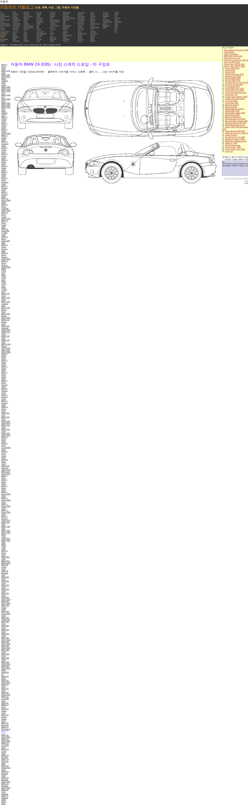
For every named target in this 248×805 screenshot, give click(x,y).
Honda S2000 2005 (233, 78)
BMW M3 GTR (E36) (5, 619)
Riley (79, 31)
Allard (2, 18)
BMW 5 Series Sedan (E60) (4, 376)
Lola (51, 31)
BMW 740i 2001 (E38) (5, 532)
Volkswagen (107, 22)
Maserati (53, 39)
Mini (64, 23)
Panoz (80, 14)
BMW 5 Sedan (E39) (4, 362)
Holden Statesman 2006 (234, 74)
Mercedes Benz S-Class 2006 (236, 121)
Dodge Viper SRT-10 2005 (234, 66)
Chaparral (16, 23)
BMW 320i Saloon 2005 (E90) (5, 316)
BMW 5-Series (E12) (4, 409)
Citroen (15, 29)
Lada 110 (229, 151)
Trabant (106, 14)
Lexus (52, 27)
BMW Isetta (5, 563)
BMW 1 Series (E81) (4, 67)
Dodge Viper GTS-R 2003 (234, 64)
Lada (117, 20)
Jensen (53, 12)
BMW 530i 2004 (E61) (5, 422)
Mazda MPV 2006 (232, 111)
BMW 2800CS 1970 (4, 113)
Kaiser (52, 16)
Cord (14, 33)
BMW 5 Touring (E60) (4, 403)
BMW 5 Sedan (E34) (4, 356)
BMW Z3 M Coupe (5, 724)
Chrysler (16, 27)
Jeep (38, 41)
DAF (14, 39)
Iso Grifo (39, 35)
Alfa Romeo (4, 16)
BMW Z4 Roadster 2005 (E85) (5, 780)
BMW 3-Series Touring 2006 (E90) (5, 256)
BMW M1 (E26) (5, 578)
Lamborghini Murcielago (235, 99)
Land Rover (54, 25)
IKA (37, 27)
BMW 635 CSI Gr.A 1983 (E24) (5, 468)
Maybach (66, 12)
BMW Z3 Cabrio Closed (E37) (5, 718)
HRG (38, 16)
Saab (80, 37)
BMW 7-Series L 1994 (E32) (5, 518)
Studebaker (94, 27)
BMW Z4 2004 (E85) (5, 740)
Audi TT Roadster (231, 54)
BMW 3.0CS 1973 (3, 277)
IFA (37, 25)
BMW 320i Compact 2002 (5, 304)
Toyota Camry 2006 (233, 147)
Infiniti (38, 29)
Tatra (92, 39)
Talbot (92, 37)
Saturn (80, 41)
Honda (39, 12)
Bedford (3, 33)
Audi (2, 27)
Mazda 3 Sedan (231, 107)
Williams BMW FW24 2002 (4, 801)
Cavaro (15, 22)
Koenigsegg (54, 20)
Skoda (92, 20)
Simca (92, 18)
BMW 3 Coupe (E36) (4, 150)
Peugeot (81, 18)
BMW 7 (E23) (4, 477)
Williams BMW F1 (4, 795)
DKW (25, 20)
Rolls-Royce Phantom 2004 (236, 141)
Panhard (81, 12)
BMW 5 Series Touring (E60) (4, 384)
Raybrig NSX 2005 (232, 80)
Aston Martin (5, 25)
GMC (25, 37)
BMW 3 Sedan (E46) (4, 168)
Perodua (81, 16)
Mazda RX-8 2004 (232, 115)
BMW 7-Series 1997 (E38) (5, 506)
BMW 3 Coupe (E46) (4, 156)
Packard (66, 39)
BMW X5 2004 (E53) (5, 694)
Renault (81, 29)
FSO (25, 35)
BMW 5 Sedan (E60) (4, 368)
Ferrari (26, 29)
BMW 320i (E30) (5, 299)
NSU (64, 33)
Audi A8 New (229, 52)
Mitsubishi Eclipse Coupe (235, 125)
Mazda (65, 14)
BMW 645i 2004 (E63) (233, 56)
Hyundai (39, 22)
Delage (26, 18)
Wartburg (106, 25)
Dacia (15, 35)
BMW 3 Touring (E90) (4, 194)
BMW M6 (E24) (5, 651)
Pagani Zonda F (231, 135)
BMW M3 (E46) (5, 590)
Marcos (53, 37)
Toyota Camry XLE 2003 (235, 149)
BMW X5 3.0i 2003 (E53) (5, 699)
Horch (38, 14)
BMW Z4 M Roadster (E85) (5, 767)
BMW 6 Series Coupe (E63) (4, 455)
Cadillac (16, 18)
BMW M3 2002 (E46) (5, 602)
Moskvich (118, 22)
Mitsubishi (67, 25)
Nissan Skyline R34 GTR (235, 131)
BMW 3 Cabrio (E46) (4, 138)
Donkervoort (28, 25)
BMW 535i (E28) (5, 426)
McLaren (66, 16)
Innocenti (40, 31)
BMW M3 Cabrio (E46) (5, 607)
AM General (5, 20)
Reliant (80, 27)
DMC (25, 22)
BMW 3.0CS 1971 (3, 271)
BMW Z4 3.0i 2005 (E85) (5, 745)
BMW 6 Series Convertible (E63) (5, 446)
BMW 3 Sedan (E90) (4, 174)
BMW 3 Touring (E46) (4, 188)
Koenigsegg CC (231, 95)
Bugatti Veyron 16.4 (232, 58)
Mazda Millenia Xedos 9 (234, 109)
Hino (25, 39)
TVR (104, 18)
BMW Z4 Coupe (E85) (5, 751)
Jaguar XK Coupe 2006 (234, 90)
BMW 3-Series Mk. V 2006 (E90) (5, 232)
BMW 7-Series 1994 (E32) (5, 500)
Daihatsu (16, 41)
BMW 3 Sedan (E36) (4, 162)
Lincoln (53, 29)
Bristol (2, 41)
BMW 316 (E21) (5, 295)
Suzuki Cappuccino (232, 145)
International (41, 33)
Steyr (92, 25)
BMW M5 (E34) (5, 627)
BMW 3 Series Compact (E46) (4, 181)
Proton (80, 25)
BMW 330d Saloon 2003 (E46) (5, 346)
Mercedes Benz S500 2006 (235, 123)
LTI (51, 35)
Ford (25, 33)
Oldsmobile (67, 35)
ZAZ (116, 27)
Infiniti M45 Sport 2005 (234, 88)
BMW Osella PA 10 (5, 672)
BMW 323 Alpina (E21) (5, 322)
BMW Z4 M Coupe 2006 (5, 761)
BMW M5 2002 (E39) (5, 643)
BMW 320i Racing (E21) (5, 310)
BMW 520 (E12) (5, 418)
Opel (65, 37)
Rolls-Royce (82, 33)
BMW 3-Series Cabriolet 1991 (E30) (5, 207)
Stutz (92, 29)
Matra (52, 41)
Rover (80, 35)
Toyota (105, 12)
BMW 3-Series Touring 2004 (4, 248)
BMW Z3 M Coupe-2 (5, 728)
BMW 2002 (5, 103)
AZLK (117, 12)
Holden (26, 41)
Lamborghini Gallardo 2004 (236, 97)
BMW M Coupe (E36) (4, 567)
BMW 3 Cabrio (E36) (4, 119)
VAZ (116, 25)
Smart (92, 22)
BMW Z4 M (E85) (5, 756)
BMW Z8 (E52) (5, 791)
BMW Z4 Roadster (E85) (5, 774)
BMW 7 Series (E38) (4, 482)
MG (64, 22)
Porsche (81, 23)
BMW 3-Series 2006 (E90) (5, 200)
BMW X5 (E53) (5, 685)
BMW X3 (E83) (5, 677)
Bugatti (15, 14)
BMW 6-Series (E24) (4, 462)
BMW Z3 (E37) (5, 706)
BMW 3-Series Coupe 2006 (4, 224)
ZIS (116, 31)
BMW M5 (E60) (5, 635)
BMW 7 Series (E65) (4, 488)
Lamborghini (55, 22)
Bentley (3, 35)
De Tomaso (28, 16)
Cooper (15, 31)
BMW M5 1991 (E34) (5, 639)
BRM (14, 12)
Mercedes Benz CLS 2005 (235, 119)
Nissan (65, 31)
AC (1, 12)
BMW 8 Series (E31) (4, 553)
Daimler (26, 12)
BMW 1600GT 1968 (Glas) (4, 82)
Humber (39, 18)
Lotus (52, 33)
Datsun (26, 14)
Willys (105, 27)
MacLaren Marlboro (233, 117)
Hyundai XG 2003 (232, 86)
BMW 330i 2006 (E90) (5, 351)
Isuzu (38, 37)
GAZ (116, 14)
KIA (51, 18)
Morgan (66, 27)
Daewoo (16, 37)
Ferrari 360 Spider (232, 68)
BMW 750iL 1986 (3, 547)
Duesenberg (28, 27)
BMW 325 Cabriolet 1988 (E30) (5, 328)
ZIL (116, 29)
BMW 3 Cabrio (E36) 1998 (5, 131)
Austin (2, 29)
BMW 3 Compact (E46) (4, 144)
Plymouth (81, 20)
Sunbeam (94, 33)
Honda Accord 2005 (233, 76)
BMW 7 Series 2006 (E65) (5, 494)
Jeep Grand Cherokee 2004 (235, 92)
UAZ (116, 23)
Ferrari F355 (230, 70)
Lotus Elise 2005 (231, 103)
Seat (92, 14)
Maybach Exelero (232, 105)
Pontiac (81, 22)
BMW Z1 (5, 703)
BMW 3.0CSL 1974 (4, 289)
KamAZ (117, 18)
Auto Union (4, 31)
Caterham (16, 20)
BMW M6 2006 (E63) (5, 663)
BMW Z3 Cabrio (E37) (5, 711)
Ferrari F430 (230, 72)
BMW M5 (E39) (5, 631)
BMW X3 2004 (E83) (5, 681)
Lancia (52, 23)
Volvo (105, 23)
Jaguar (39, 39)
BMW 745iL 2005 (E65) (5, 537)
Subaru (93, 31)
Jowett (52, 14)
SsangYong (94, 23)
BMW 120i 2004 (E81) (5, 76)
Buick (15, 16)
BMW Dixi (5, 561)
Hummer (39, 20)
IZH (116, 16)
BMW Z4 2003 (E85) (5, 736)
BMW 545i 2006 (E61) (5, 434)
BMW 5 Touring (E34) (4, 391)
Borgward (4, 39)
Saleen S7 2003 (231, 143)
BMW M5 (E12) (5, 623)
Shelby (93, 16)
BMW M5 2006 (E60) (5, 647)
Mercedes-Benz (69, 18)
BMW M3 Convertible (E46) (5, 614)
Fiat (25, 31)
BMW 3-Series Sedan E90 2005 (5, 240)
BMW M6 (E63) (5, 659)
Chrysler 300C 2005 (232, 62)
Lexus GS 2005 (231, 101)
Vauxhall (106, 20)
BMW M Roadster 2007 (4, 573)
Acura (2, 14)
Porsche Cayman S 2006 (234, 139)
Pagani (65, 41)
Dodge (26, 23)
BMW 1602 (5, 87)
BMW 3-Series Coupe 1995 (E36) (5, 216)
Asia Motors (4, 23)
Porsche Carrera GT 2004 (235, 137)
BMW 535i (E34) (5, 430)
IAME (38, 23)
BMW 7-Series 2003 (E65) (5, 512)
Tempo (92, 41)
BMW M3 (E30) (5, 586)
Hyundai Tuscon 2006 (234, 84)
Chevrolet (16, 25)
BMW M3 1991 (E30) (5, 598)
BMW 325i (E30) (5, 333)
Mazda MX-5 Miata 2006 (235, 113)
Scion (92, 12)
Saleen (80, 39)
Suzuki (92, 35)
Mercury (66, 20)
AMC (2, 22)
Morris (65, 29)
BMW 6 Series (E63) (4, 439)
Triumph (106, 16)
